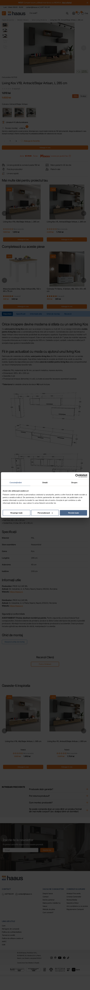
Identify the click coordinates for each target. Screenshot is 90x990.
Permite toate (73, 513)
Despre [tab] (74, 483)
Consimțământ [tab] (16, 483)
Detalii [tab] (45, 483)
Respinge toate (16, 513)
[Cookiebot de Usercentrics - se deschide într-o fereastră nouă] (77, 476)
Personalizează (44, 513)
